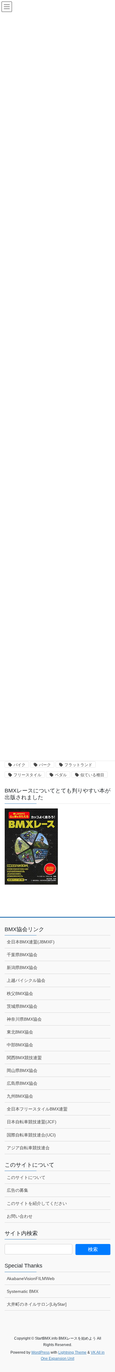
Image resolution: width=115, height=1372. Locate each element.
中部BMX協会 (20, 1044)
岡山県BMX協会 (22, 1070)
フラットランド (78, 765)
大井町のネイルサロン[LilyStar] (37, 1304)
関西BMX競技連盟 (24, 1057)
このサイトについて (26, 1177)
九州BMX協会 (20, 1096)
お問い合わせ (20, 1216)
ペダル (61, 775)
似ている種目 (92, 775)
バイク (19, 765)
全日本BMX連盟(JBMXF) (31, 941)
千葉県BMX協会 (22, 954)
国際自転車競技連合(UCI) (31, 1134)
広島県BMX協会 (22, 1083)
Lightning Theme (72, 1352)
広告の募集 (17, 1190)
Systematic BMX (22, 1291)
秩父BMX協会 (20, 993)
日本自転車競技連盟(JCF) (31, 1121)
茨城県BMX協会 (22, 1006)
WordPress (40, 1352)
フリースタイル (27, 775)
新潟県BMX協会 (22, 967)
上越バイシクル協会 (26, 980)
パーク (45, 765)
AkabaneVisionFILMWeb (31, 1278)
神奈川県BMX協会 (24, 1019)
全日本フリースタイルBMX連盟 (37, 1109)
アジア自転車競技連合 (28, 1147)
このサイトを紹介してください (37, 1203)
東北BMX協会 (20, 1032)
